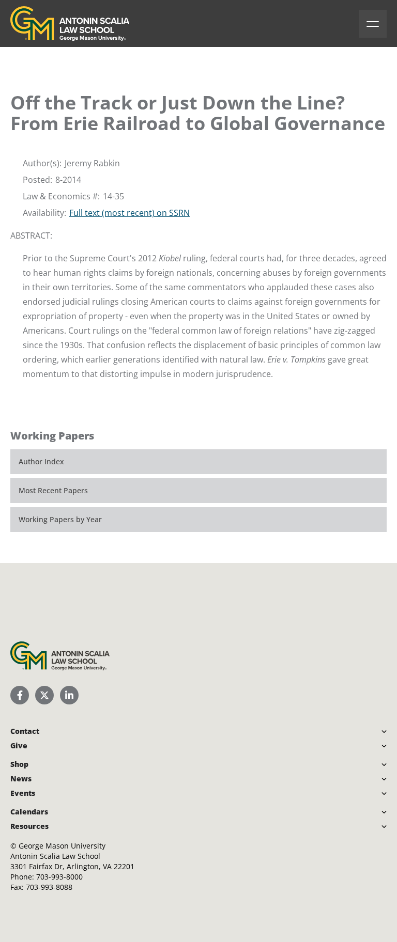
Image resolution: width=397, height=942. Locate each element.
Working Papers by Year (60, 519)
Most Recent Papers (53, 490)
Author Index (41, 461)
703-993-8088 (49, 887)
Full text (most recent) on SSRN (129, 212)
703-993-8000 (59, 877)
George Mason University (62, 846)
